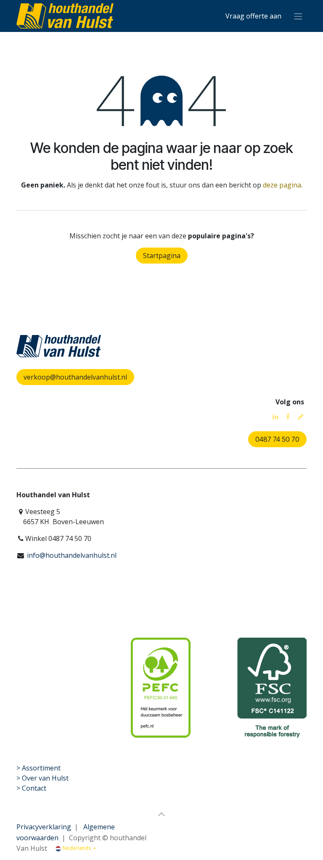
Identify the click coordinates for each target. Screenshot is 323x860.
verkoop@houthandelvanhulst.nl (75, 377)
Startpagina (161, 255)
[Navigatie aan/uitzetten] (298, 16)
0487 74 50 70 (277, 439)
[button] (161, 814)
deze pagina (282, 185)
